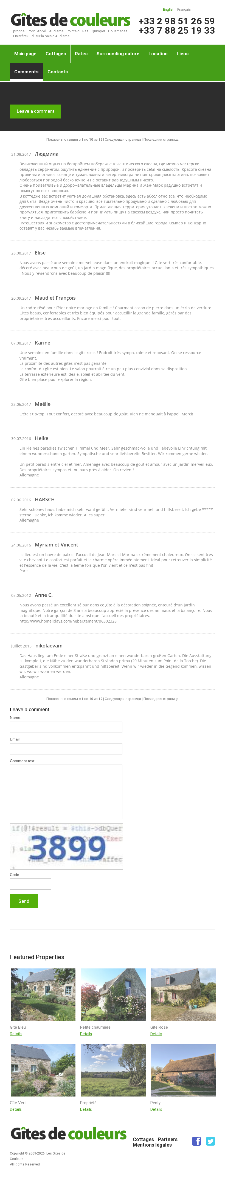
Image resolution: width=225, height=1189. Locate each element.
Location (158, 53)
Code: (15, 874)
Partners (168, 1139)
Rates (81, 53)
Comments (26, 71)
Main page (25, 53)
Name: (15, 717)
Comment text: (22, 761)
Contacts (57, 71)
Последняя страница (161, 139)
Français (184, 9)
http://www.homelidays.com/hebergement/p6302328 (68, 621)
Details (16, 1034)
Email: (15, 739)
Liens (183, 53)
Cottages (56, 53)
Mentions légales (152, 1145)
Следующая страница (123, 139)
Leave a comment (35, 111)
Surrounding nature (118, 53)
